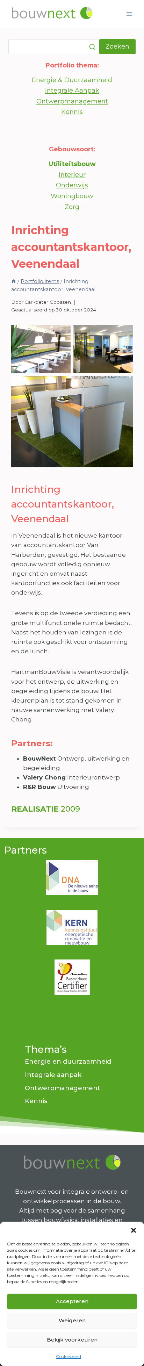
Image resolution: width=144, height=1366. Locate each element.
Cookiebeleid (68, 1356)
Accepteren (72, 1301)
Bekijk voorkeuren (72, 1339)
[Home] (13, 281)
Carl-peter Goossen (47, 302)
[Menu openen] (129, 13)
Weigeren (72, 1320)
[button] (133, 1230)
